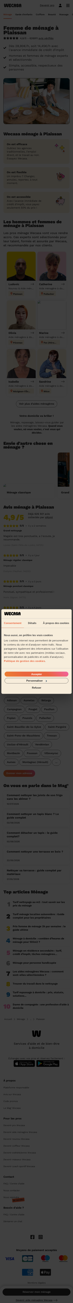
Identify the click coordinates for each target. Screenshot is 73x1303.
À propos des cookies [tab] (56, 622)
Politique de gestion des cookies (24, 661)
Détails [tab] (32, 622)
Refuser (36, 687)
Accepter (36, 674)
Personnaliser (34, 680)
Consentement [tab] (12, 622)
